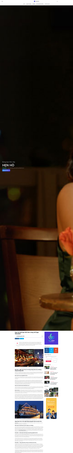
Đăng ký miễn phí (6, 170)
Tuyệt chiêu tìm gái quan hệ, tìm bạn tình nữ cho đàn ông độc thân (53, 378)
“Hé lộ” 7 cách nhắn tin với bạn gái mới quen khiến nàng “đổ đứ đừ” (54, 373)
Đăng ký (48, 361)
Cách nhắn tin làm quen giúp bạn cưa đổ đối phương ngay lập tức (53, 368)
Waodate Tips (52, 366)
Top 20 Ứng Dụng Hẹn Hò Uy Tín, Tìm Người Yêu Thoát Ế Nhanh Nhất (54, 383)
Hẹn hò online (52, 381)
